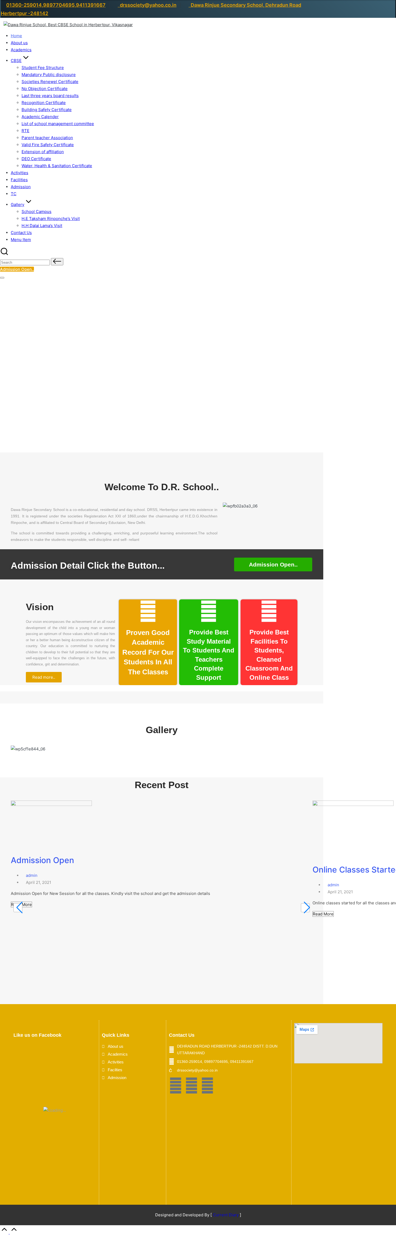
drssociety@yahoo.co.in (147, 5)
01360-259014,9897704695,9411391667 (56, 5)
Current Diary (226, 1214)
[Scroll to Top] (9, 1232)
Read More (323, 913)
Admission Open (42, 860)
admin (31, 875)
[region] (161, 359)
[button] (57, 261)
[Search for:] (25, 262)
